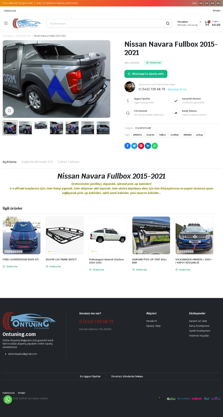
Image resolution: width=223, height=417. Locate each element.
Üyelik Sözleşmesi (199, 330)
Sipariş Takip (153, 325)
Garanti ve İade (198, 321)
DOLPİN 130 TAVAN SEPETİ (61, 259)
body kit (151, 134)
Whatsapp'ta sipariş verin (148, 73)
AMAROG (137, 134)
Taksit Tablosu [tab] (68, 162)
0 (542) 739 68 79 (96, 321)
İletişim (216, 10)
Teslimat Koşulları (199, 335)
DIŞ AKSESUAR (23, 36)
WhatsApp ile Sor (177, 89)
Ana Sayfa (7, 36)
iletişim (21, 392)
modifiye (175, 134)
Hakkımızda (10, 10)
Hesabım (151, 321)
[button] (9, 110)
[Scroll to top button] (215, 409)
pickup (199, 134)
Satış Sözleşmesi (199, 325)
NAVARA (188, 134)
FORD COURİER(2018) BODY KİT (21, 259)
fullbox (162, 134)
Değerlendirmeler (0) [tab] (37, 162)
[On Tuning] (27, 23)
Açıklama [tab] (9, 162)
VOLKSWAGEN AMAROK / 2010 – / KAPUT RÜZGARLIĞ (194, 261)
